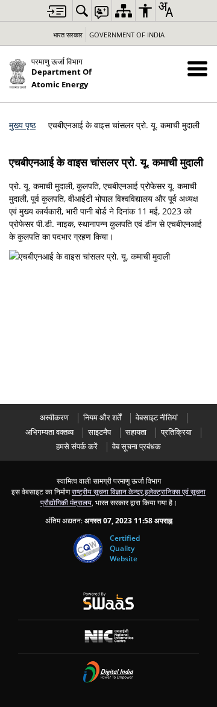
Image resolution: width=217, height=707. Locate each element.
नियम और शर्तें (102, 418)
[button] (197, 68)
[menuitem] (82, 10)
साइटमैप (99, 432)
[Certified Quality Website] (88, 548)
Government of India (127, 34)
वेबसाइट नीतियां (157, 418)
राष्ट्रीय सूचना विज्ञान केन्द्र (107, 491)
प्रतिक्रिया (176, 432)
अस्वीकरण (54, 418)
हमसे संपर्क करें (77, 446)
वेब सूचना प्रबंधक (136, 446)
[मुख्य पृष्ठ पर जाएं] (56, 11)
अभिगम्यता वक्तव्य (49, 432)
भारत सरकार (68, 34)
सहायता (135, 432)
